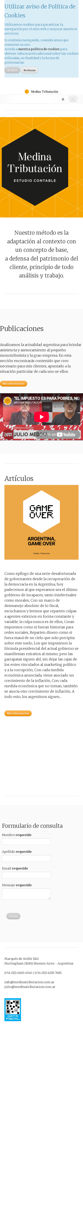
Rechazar (30, 70)
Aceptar (12, 70)
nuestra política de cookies (39, 49)
